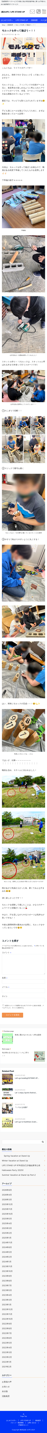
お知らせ (6, 1386)
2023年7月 (7, 1285)
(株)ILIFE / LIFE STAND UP (13, 12)
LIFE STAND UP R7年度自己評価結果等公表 (21, 1165)
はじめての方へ (7, 20)
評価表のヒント (23, 1425)
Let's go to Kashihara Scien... (26, 1122)
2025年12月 (7, 1204)
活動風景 (34, 20)
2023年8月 (7, 1280)
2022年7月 (7, 1333)
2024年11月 (7, 1242)
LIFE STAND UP (22, 20)
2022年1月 (6, 1362)
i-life (18, 34)
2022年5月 (7, 1343)
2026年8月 (7, 1190)
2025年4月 (7, 1223)
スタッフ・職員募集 (17, 1423)
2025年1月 (6, 1238)
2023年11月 (7, 1266)
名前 (4, 978)
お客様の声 (7, 1382)
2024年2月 (7, 1257)
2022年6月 (7, 1338)
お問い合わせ (32, 1423)
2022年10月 (7, 1319)
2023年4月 (7, 1295)
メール (5, 987)
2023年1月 (6, 1304)
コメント (6, 952)
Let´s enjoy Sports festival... (26, 1093)
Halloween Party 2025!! (12, 1170)
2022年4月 (7, 1347)
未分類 (5, 1391)
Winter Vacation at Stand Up (15, 1160)
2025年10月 (7, 1214)
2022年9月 (7, 1323)
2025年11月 (7, 1209)
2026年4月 (7, 1195)
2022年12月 (7, 1309)
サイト (5, 996)
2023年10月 (7, 1271)
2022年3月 (7, 1352)
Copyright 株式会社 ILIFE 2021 (23, 1430)
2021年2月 (6, 1366)
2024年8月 (7, 1247)
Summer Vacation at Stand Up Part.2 (19, 1175)
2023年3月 (7, 1300)
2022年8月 (7, 1328)
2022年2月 (7, 1357)
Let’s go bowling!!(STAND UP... (27, 1078)
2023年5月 (7, 1290)
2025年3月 (7, 1228)
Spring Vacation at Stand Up (16, 1156)
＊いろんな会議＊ (21, 1107)
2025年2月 (7, 1233)
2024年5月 (7, 1252)
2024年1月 (6, 1261)
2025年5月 (7, 1218)
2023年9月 (7, 1276)
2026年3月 (7, 1199)
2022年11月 (7, 1314)
